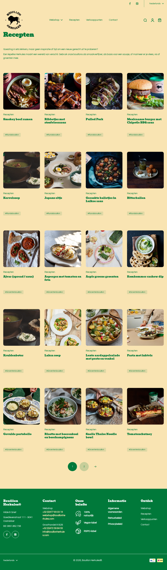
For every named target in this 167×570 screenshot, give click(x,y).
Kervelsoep (11, 198)
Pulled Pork (94, 119)
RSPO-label (90, 531)
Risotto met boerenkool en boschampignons (61, 436)
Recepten (146, 514)
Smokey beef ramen (17, 119)
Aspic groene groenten (102, 276)
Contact (145, 524)
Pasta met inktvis (139, 355)
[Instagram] (137, 3)
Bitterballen (136, 198)
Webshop (146, 508)
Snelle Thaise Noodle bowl (101, 436)
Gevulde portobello (17, 434)
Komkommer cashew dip (145, 276)
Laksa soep (53, 355)
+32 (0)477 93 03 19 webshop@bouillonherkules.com (54, 515)
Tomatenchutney (139, 434)
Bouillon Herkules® (92, 560)
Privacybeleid (115, 524)
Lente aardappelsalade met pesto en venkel (103, 357)
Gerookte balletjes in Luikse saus (101, 199)
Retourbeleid (115, 518)
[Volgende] (95, 466)
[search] (145, 20)
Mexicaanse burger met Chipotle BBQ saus (144, 121)
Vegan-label (90, 522)
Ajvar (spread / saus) (18, 276)
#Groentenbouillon (13, 292)
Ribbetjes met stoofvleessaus (55, 121)
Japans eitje (53, 198)
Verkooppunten (149, 519)
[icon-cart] (159, 20)
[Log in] (152, 20)
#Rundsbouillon (12, 135)
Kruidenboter (13, 355)
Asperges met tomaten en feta (63, 278)
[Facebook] (130, 3)
